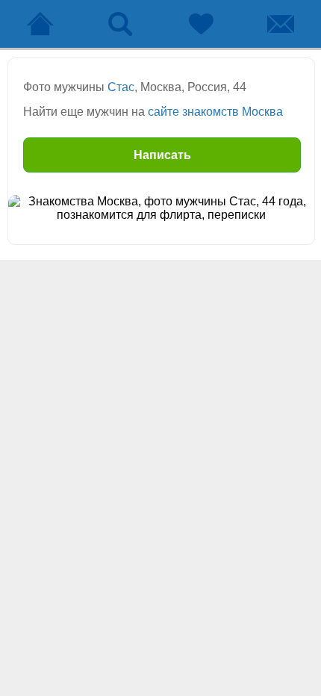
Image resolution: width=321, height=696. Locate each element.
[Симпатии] (200, 24)
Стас (120, 87)
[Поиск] (121, 24)
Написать (162, 155)
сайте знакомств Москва (215, 111)
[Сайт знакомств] (40, 24)
